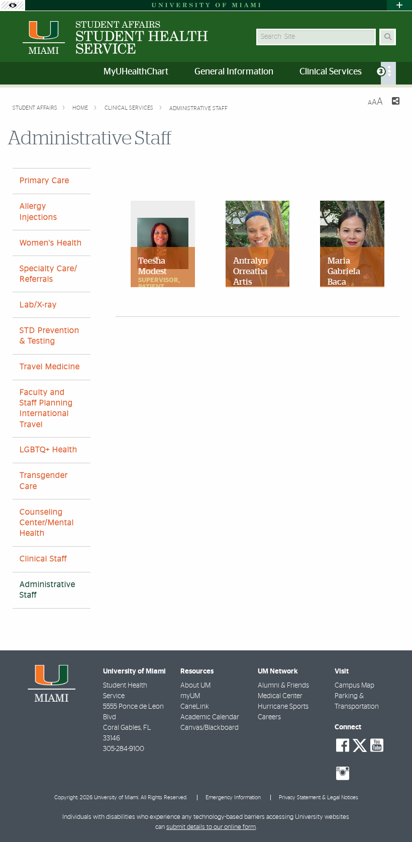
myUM (190, 696)
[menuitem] (388, 73)
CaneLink (194, 706)
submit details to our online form (211, 827)
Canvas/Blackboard (209, 727)
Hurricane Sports (283, 706)
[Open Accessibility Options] (12, 5)
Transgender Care (44, 480)
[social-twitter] (360, 744)
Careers (269, 717)
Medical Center (280, 696)
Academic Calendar (209, 717)
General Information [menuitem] (233, 71)
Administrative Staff (198, 108)
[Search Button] (387, 37)
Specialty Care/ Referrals (48, 274)
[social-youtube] (376, 745)
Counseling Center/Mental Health (47, 522)
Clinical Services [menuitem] (330, 71)
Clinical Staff (43, 559)
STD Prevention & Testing (49, 335)
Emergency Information (233, 797)
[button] (390, 814)
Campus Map (354, 685)
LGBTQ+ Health (48, 450)
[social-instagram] (342, 774)
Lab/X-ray (38, 305)
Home (80, 108)
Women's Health (51, 243)
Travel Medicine (50, 367)
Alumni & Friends (283, 685)
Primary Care (44, 181)
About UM (195, 685)
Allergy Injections (38, 211)
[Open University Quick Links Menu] (399, 5)
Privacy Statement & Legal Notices (318, 797)
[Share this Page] (395, 102)
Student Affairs (35, 108)
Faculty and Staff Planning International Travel (46, 408)
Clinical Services (130, 108)
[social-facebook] (342, 745)
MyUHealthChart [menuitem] (136, 71)
